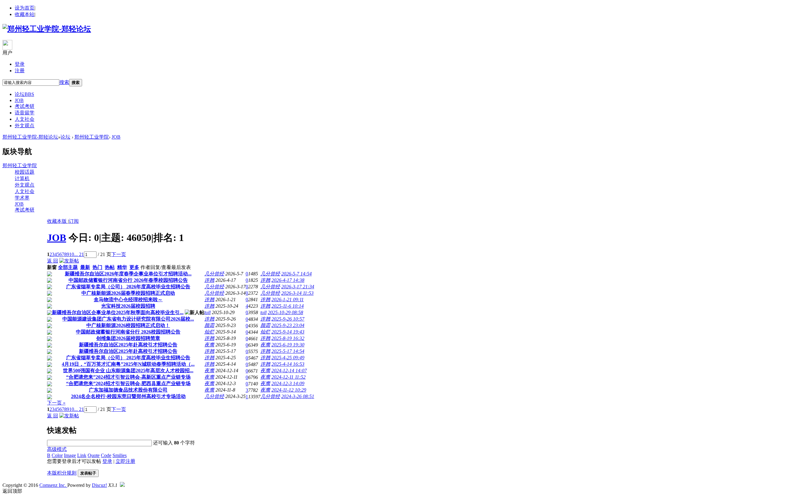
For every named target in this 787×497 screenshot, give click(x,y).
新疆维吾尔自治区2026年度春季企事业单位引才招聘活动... (128, 273)
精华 (122, 267)
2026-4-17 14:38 (287, 280)
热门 (97, 267)
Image (70, 455)
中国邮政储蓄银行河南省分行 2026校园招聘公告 (128, 331)
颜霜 (209, 325)
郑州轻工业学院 (91, 137)
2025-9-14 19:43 (287, 331)
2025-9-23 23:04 (287, 325)
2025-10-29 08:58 (285, 312)
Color (57, 455)
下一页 (118, 254)
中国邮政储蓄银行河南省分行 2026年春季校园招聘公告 (128, 280)
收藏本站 (24, 14)
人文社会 (24, 119)
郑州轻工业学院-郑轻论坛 (30, 137)
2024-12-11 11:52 (288, 377)
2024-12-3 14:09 (287, 383)
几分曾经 (214, 273)
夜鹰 (209, 344)
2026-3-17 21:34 (297, 286)
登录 (20, 64)
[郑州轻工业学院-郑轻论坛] (46, 29)
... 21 (79, 254)
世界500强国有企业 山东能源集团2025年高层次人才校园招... (128, 370)
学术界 (22, 197)
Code (106, 455)
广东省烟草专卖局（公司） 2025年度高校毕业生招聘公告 (128, 357)
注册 (20, 70)
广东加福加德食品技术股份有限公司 (128, 389)
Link (81, 455)
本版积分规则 (62, 472)
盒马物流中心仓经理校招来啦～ (128, 299)
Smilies (120, 455)
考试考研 (24, 106)
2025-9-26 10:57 (287, 318)
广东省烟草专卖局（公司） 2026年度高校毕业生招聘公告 (128, 286)
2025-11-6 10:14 (287, 306)
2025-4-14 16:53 (287, 364)
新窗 (52, 267)
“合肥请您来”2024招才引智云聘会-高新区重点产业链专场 (128, 377)
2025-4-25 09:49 (287, 357)
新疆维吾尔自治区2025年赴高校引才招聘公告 (128, 344)
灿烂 (209, 331)
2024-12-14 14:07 (289, 370)
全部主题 (68, 267)
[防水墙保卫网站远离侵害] (122, 485)
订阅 (74, 221)
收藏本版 (57, 221)
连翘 (209, 280)
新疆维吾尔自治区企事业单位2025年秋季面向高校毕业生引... (118, 312)
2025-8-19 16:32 (287, 338)
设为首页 (24, 7)
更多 (134, 267)
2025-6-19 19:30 (287, 344)
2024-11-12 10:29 (288, 389)
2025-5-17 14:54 (287, 351)
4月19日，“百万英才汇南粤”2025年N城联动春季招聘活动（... (128, 364)
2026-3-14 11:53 (297, 293)
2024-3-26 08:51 (297, 396)
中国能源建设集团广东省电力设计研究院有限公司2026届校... (128, 318)
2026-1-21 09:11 (287, 299)
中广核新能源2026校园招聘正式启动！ (128, 325)
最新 (85, 267)
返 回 (52, 260)
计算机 (22, 178)
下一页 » (56, 402)
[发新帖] (69, 260)
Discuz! (99, 485)
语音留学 (24, 112)
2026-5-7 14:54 (296, 273)
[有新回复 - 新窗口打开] (49, 274)
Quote (94, 455)
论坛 (24, 94)
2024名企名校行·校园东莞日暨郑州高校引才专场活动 (128, 396)
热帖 (110, 267)
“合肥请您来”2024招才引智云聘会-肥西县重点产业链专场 (128, 383)
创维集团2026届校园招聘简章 (128, 338)
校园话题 (24, 172)
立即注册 (125, 461)
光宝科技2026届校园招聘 (128, 306)
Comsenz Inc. (53, 485)
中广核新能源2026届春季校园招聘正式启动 (128, 293)
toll (207, 312)
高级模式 (57, 449)
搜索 (64, 82)
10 (71, 254)
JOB (19, 100)
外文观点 (24, 125)
